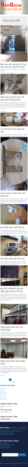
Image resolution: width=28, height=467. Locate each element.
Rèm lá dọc (2, 390)
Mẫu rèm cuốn (3, 392)
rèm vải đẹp (21, 69)
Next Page (14, 381)
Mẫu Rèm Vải (3, 388)
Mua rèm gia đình (4, 69)
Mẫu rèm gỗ (3, 397)
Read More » (3, 111)
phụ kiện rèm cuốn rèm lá (12, 227)
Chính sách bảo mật (4, 446)
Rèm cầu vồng (3, 394)
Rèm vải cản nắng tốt (13, 69)
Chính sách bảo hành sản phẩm (7, 444)
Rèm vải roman (3, 399)
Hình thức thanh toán (4, 443)
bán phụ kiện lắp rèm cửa (12, 258)
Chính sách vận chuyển (5, 447)
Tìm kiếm (14, 451)
